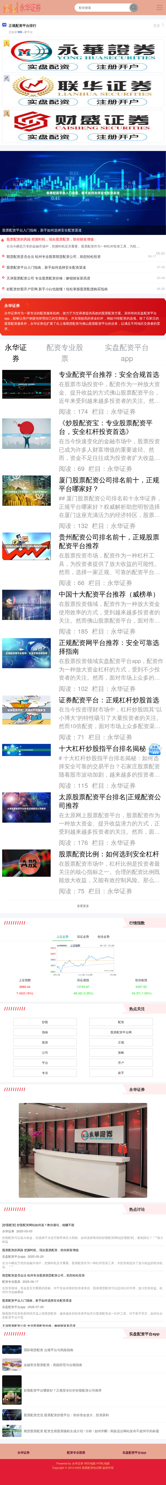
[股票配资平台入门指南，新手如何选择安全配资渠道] (83, 192)
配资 (121, 1022)
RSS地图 (90, 1463)
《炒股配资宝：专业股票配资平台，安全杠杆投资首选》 (106, 427)
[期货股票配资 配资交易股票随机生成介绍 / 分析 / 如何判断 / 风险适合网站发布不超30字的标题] (12, 1431)
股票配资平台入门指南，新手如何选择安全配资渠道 (42, 230)
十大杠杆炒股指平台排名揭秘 (102, 748)
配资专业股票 (76, 1452)
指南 (45, 1032)
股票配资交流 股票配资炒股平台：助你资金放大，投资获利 (66, 1415)
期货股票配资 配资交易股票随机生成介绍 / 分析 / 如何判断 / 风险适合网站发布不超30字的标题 (91, 1431)
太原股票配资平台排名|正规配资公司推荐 (110, 801)
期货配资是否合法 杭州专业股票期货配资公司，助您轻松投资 (53, 256)
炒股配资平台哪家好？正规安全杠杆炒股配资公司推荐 (63, 1390)
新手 (121, 1073)
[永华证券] (21, 7)
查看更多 (83, 906)
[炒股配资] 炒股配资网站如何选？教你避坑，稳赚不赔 (38, 1225)
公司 (45, 1052)
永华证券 (24, 1452)
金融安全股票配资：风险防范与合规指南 (53, 1364)
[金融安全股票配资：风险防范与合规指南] (12, 1364)
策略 (121, 1052)
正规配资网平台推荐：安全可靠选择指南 (109, 646)
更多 (156, 25)
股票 (45, 1042)
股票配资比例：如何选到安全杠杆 (109, 853)
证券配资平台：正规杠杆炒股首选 (109, 699)
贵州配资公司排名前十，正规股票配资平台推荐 (109, 541)
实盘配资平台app (134, 1452)
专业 (45, 1073)
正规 (121, 1042)
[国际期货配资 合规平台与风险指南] (12, 1349)
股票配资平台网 (121, 1032)
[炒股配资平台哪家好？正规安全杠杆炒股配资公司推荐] (12, 1390)
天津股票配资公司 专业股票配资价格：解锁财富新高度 (48, 278)
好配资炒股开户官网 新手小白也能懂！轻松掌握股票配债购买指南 (57, 288)
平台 (45, 1062)
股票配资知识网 (92, 1468)
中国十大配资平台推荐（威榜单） (109, 594)
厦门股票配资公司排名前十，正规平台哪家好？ (109, 484)
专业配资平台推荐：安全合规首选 (109, 374)
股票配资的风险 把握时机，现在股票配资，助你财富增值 (50, 239)
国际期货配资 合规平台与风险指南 (48, 1349)
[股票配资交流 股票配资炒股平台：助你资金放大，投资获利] (12, 1414)
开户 (121, 1062)
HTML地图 (103, 1463)
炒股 (45, 1022)
